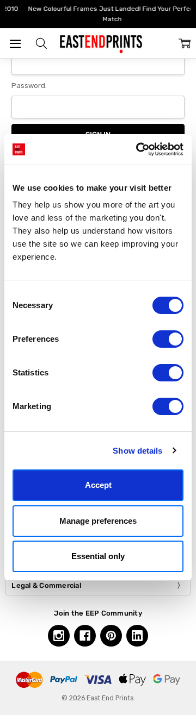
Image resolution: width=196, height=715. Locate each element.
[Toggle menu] (15, 43)
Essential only (98, 556)
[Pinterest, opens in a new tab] (111, 636)
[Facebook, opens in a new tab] (85, 636)
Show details (137, 450)
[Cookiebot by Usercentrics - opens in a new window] (138, 149)
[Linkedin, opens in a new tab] (137, 636)
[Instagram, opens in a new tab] (59, 636)
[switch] (167, 339)
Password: (29, 85)
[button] (41, 43)
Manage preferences (98, 520)
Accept (98, 485)
